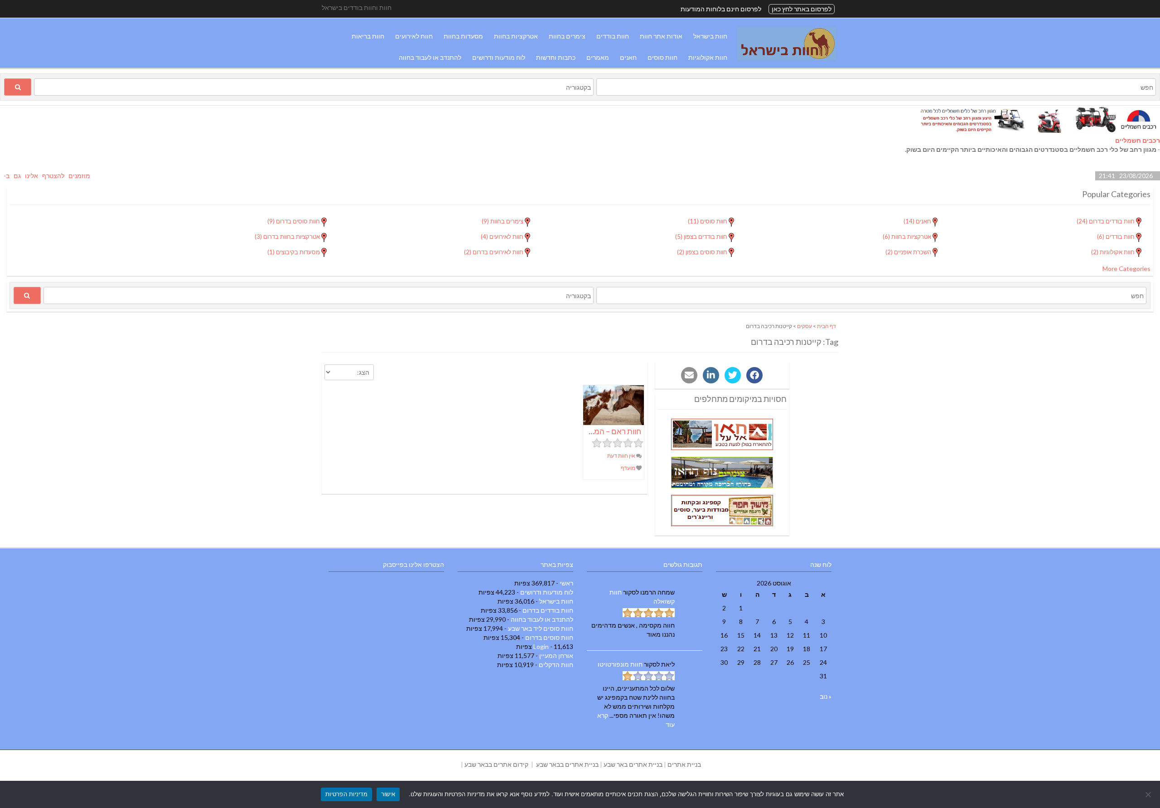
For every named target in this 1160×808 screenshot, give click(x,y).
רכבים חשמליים (1137, 140)
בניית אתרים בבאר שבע (567, 764)
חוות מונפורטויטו (620, 664)
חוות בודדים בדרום (547, 610)
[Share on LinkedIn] (711, 375)
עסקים (804, 326)
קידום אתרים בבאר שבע (496, 764)
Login (541, 646)
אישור (388, 794)
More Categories (1126, 268)
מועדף (628, 467)
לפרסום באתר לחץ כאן (801, 9)
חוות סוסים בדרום (549, 637)
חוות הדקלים (556, 664)
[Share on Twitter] (733, 375)
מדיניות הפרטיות (346, 794)
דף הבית (826, 326)
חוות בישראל (710, 36)
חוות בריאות (368, 36)
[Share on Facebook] (754, 375)
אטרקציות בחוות (516, 36)
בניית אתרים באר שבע (633, 764)
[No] (1148, 794)
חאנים (628, 57)
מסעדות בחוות (463, 36)
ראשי (566, 583)
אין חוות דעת (621, 455)
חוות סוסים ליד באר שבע (540, 628)
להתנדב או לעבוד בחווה (430, 57)
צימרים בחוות (567, 36)
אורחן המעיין (556, 655)
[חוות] (786, 58)
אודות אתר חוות (661, 36)
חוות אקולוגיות (707, 57)
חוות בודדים (612, 36)
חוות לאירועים (414, 36)
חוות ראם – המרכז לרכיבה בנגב (591, 431)
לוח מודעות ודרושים (498, 57)
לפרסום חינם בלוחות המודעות (721, 9)
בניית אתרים (684, 764)
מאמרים (597, 57)
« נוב (825, 696)
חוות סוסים (662, 57)
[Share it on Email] (689, 375)
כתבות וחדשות (555, 57)
